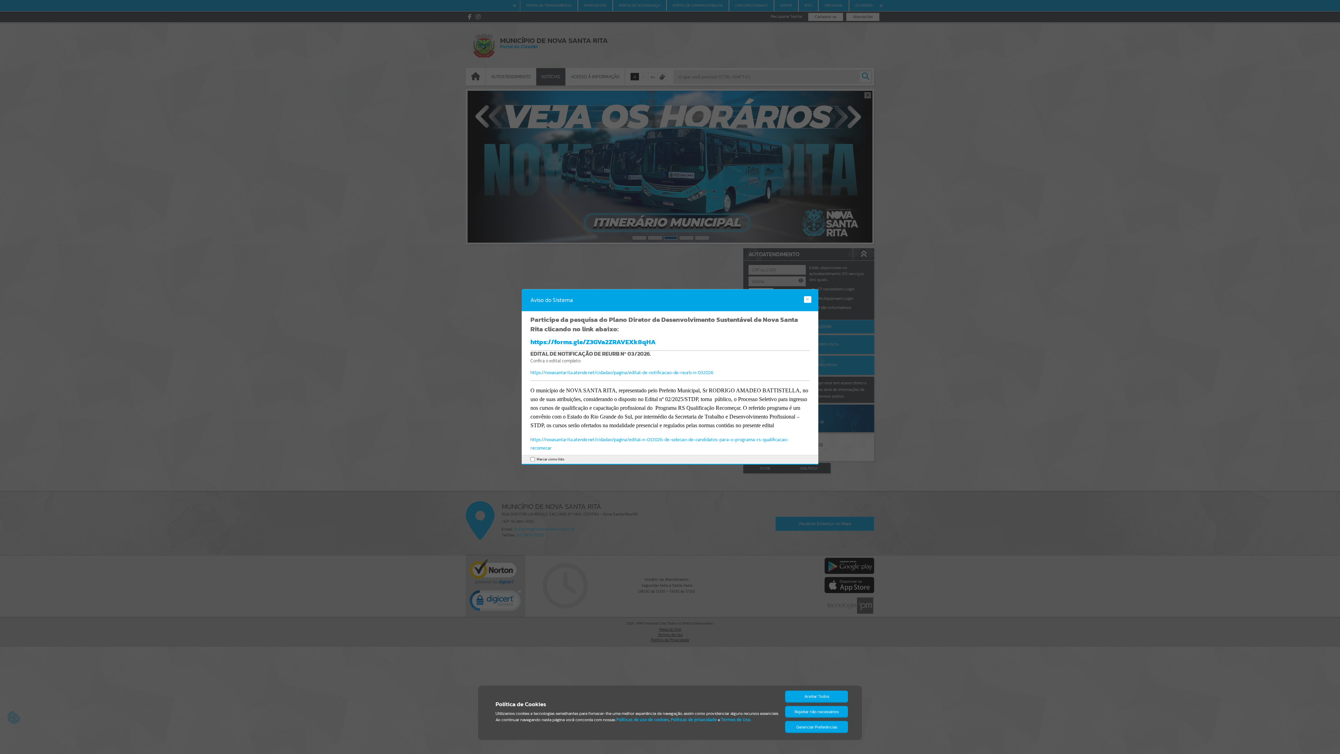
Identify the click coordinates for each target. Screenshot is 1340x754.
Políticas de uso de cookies (642, 720)
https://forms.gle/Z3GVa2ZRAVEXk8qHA (593, 342)
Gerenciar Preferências (816, 727)
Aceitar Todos (816, 696)
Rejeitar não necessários (817, 712)
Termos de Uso (735, 720)
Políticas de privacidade (694, 720)
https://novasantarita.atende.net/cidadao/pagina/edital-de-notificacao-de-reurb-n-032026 (621, 373)
